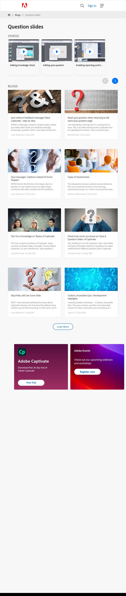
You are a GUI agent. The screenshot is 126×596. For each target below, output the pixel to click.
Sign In (92, 6)
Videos (13, 36)
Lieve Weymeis (17, 134)
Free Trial (31, 382)
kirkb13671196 (73, 134)
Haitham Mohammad (77, 194)
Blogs (18, 14)
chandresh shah (17, 253)
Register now (87, 371)
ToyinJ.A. (71, 312)
